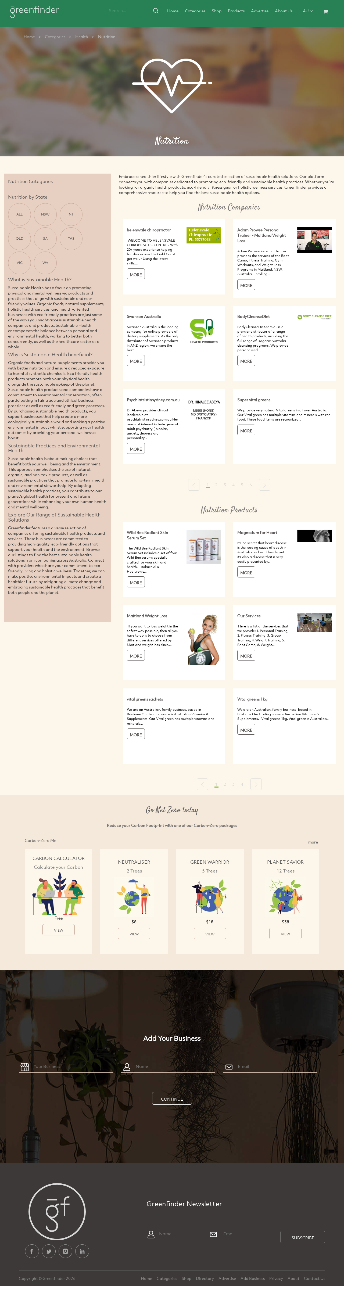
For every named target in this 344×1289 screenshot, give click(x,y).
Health (81, 36)
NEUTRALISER (134, 862)
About (294, 1278)
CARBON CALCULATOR (59, 858)
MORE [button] (136, 274)
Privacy (276, 1278)
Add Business (253, 1278)
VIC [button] (20, 262)
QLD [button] (19, 238)
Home (172, 10)
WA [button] (45, 262)
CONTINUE (172, 1099)
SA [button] (45, 238)
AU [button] (306, 10)
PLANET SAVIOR (285, 862)
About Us (283, 10)
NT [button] (71, 214)
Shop (216, 10)
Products (236, 10)
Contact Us (314, 1278)
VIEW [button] (58, 930)
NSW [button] (45, 214)
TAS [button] (71, 238)
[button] (193, 485)
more (313, 842)
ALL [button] (19, 214)
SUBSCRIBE (303, 1237)
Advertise (259, 10)
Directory (205, 1278)
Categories (195, 10)
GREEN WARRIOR (209, 862)
